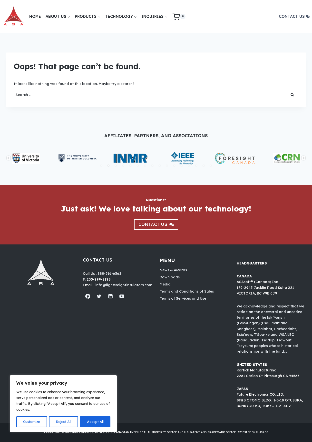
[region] (63, 403)
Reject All (63, 422)
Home (35, 16)
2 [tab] (108, 165)
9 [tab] (159, 165)
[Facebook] (88, 296)
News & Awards (173, 270)
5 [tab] (130, 165)
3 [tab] (115, 165)
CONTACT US (292, 16)
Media (165, 284)
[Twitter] (99, 296)
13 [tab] (188, 165)
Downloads (170, 277)
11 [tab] (174, 165)
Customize (31, 422)
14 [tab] (196, 165)
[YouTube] (122, 296)
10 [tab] (167, 165)
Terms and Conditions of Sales (187, 291)
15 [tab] (203, 165)
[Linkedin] (111, 296)
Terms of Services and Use (183, 298)
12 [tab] (181, 165)
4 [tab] (123, 165)
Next (303, 158)
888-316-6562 (109, 273)
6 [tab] (137, 165)
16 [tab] (210, 165)
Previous (8, 158)
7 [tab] (145, 165)
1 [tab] (101, 165)
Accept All (95, 422)
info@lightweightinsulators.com (123, 285)
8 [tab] (152, 165)
